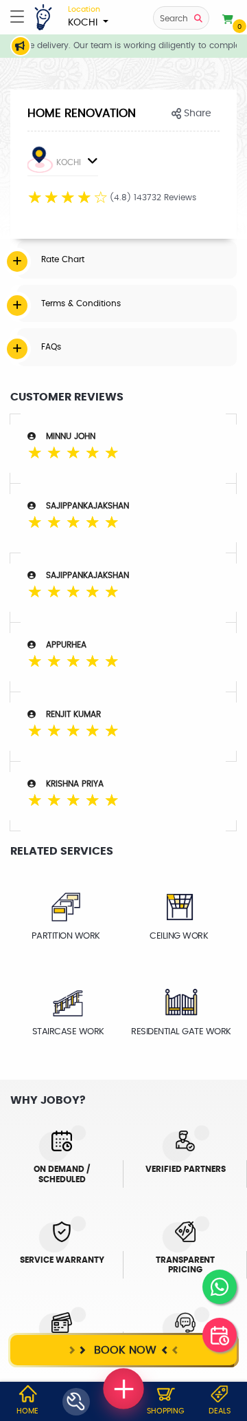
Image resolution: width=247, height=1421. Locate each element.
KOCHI (84, 17)
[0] (227, 20)
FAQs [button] (51, 347)
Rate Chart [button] (62, 259)
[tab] (127, 259)
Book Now (123, 1350)
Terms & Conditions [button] (81, 303)
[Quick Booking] (219, 1335)
